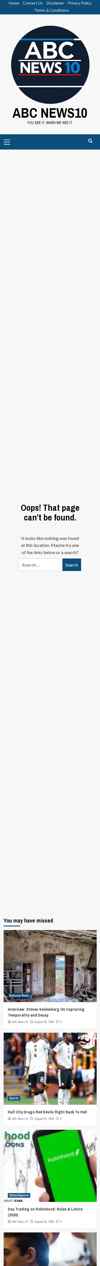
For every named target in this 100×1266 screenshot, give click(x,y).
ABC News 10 (20, 1022)
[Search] (90, 141)
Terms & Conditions (51, 10)
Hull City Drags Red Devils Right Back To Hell (47, 1112)
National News (19, 995)
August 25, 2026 (44, 1022)
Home (14, 3)
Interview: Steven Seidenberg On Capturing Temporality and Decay (46, 1012)
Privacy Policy (79, 3)
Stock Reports (19, 1195)
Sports (14, 1098)
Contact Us (33, 3)
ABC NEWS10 (50, 112)
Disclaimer (55, 3)
